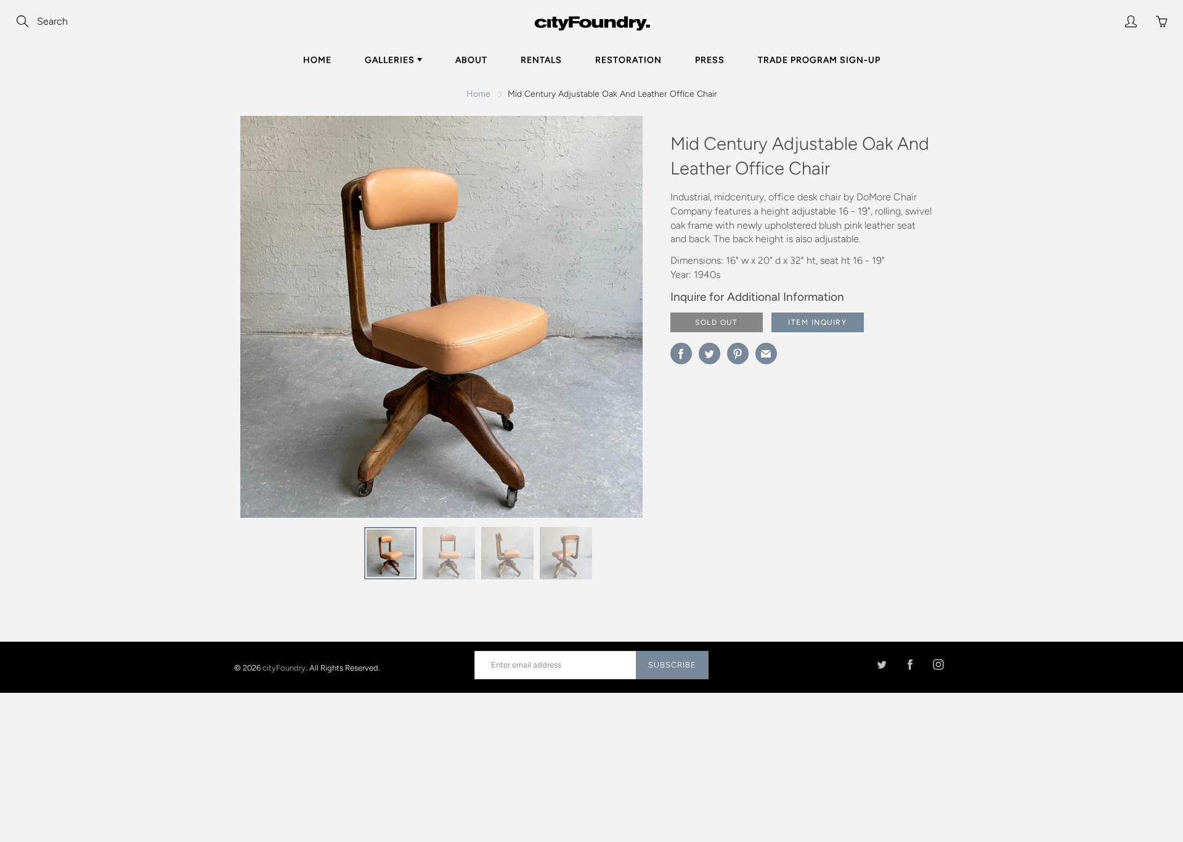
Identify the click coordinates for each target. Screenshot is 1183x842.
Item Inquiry (817, 322)
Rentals (541, 60)
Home (317, 60)
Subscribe (672, 664)
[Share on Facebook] (681, 353)
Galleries (391, 60)
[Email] (766, 353)
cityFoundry (284, 667)
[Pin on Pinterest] (738, 353)
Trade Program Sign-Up (819, 60)
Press (710, 60)
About (471, 60)
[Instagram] (938, 665)
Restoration (628, 60)
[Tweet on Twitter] (709, 353)
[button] (608, 321)
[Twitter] (881, 665)
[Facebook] (910, 665)
